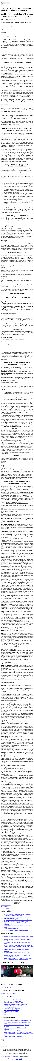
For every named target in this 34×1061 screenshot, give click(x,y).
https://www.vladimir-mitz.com (8, 993)
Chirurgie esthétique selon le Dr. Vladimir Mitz (15, 1004)
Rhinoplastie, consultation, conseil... (13, 1013)
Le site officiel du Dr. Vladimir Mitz (13, 1005)
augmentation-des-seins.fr (11, 1056)
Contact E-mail (7, 987)
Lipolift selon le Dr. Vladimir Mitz (12, 1001)
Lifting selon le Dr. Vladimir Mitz (12, 1008)
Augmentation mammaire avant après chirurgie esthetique (18, 1032)
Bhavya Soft (19, 1059)
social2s (7, 908)
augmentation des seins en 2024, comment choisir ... (17, 1030)
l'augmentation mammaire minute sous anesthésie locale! (18, 1020)
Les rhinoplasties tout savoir (11, 1011)
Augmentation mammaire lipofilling (13, 1036)
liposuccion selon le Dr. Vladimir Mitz (13, 1002)
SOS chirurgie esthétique (10, 1007)
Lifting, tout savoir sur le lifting (11, 1010)
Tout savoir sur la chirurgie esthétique (13, 999)
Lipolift (6, 1014)
